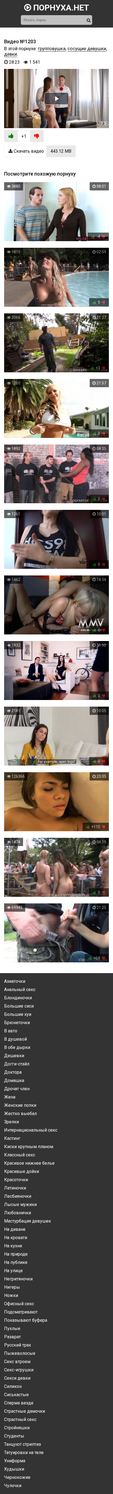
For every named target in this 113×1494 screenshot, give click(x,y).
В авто (10, 1030)
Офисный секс (19, 1303)
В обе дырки (17, 1047)
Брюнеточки (17, 1022)
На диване (15, 1229)
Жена (9, 1097)
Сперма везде (18, 1403)
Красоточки (16, 1179)
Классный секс (19, 1154)
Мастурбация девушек (27, 1221)
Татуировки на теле (24, 1452)
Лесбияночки (17, 1196)
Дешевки (14, 1055)
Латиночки (15, 1188)
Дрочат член (17, 1088)
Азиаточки (14, 981)
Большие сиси (19, 1006)
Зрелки (11, 1121)
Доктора (13, 1072)
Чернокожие (17, 1477)
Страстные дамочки (24, 1411)
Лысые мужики (20, 1204)
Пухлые (12, 1328)
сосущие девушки (86, 48)
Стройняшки (17, 1427)
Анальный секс (19, 989)
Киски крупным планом (28, 1146)
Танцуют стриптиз (22, 1444)
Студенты (14, 1436)
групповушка (52, 48)
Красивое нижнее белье (29, 1163)
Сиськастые (16, 1394)
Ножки (11, 1295)
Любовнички (17, 1212)
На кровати (15, 1237)
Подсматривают (21, 1312)
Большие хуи (17, 1014)
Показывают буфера (25, 1320)
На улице (13, 1270)
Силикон (13, 1386)
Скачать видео (42, 151)
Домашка (14, 1080)
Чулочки (12, 1485)
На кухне (13, 1245)
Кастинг (12, 1138)
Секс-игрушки (18, 1369)
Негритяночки (18, 1279)
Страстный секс (20, 1419)
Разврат (12, 1336)
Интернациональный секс (30, 1130)
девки (10, 54)
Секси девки (17, 1378)
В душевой (15, 1039)
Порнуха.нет (60, 7)
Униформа (14, 1460)
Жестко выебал (20, 1113)
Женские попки (20, 1105)
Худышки (14, 1469)
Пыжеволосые (19, 1353)
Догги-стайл (16, 1064)
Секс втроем (17, 1361)
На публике (15, 1262)
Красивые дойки (21, 1171)
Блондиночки (18, 997)
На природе (16, 1254)
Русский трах (17, 1345)
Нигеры (12, 1287)
